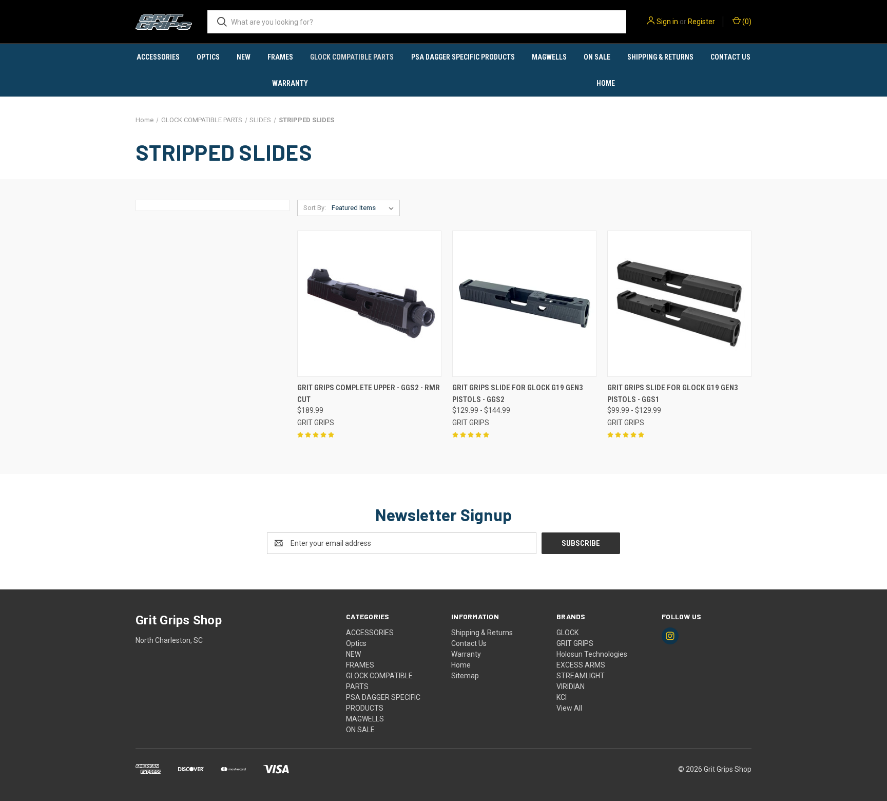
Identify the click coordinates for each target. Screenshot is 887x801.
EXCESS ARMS (580, 665)
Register (701, 21)
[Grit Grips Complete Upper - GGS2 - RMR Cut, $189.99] (369, 304)
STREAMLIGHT (580, 676)
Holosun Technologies (591, 654)
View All (569, 708)
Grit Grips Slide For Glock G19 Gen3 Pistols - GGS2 (517, 393)
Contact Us (730, 57)
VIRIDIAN (570, 686)
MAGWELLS (549, 57)
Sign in (667, 21)
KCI (561, 697)
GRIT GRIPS (574, 643)
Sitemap (465, 676)
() (746, 21)
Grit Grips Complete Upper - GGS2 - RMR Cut (368, 393)
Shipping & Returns (660, 57)
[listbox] (364, 208)
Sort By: (314, 208)
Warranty (290, 83)
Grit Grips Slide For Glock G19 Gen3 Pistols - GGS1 (672, 393)
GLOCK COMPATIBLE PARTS (352, 57)
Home (605, 83)
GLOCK (567, 632)
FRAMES (280, 57)
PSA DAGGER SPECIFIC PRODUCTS (463, 57)
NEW (243, 57)
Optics (208, 57)
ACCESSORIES (158, 57)
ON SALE (597, 57)
